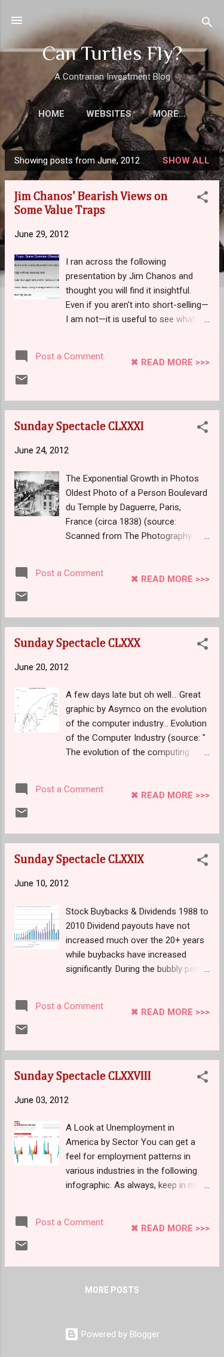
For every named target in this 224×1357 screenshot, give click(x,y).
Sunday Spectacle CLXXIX (79, 859)
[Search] (207, 24)
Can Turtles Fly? (112, 53)
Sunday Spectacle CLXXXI (79, 426)
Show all (186, 160)
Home (51, 113)
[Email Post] (21, 383)
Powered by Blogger (119, 1334)
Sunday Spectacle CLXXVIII (82, 1076)
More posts (112, 1290)
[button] (202, 199)
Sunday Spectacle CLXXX (77, 643)
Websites (108, 113)
